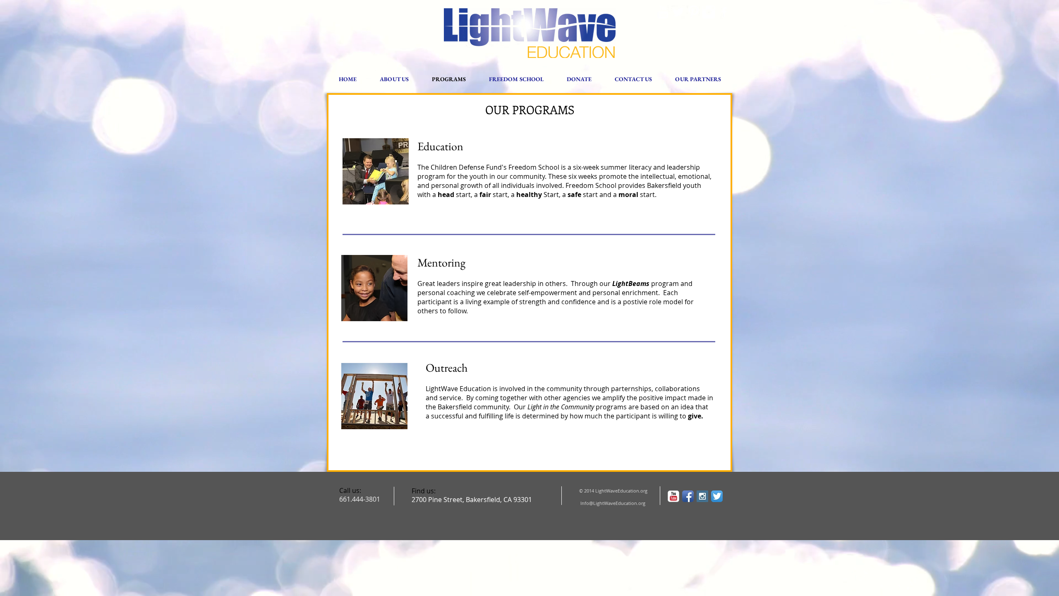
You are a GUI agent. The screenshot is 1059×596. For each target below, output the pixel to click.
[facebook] (724, 12)
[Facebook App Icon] (688, 496)
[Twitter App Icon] (717, 496)
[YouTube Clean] (662, 12)
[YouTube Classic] (673, 496)
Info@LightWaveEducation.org (612, 503)
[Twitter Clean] (678, 12)
